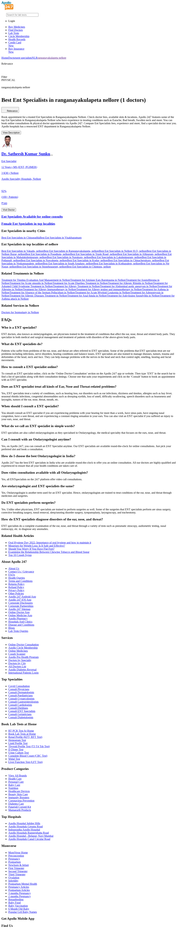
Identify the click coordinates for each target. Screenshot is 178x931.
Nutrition (13, 788)
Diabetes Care (16, 803)
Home (4, 57)
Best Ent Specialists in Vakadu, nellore (22, 251)
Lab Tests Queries (18, 631)
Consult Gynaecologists (21, 698)
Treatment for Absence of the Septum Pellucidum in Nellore (42, 292)
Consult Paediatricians (20, 695)
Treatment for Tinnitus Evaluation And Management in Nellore (35, 280)
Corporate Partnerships (20, 606)
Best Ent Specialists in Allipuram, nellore (139, 254)
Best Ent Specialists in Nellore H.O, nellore (123, 251)
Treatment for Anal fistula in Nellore (87, 295)
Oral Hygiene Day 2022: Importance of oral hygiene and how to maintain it (49, 542)
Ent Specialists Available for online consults (32, 216)
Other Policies (16, 593)
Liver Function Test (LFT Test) (25, 762)
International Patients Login (23, 672)
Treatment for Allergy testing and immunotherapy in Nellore (109, 289)
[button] (89, 231)
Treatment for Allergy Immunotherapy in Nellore (49, 289)
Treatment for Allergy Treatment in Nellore (76, 286)
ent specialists (24, 57)
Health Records (16, 39)
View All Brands (17, 775)
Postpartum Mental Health (22, 883)
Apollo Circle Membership (23, 647)
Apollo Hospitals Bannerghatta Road (28, 832)
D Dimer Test (15, 749)
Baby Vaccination (18, 905)
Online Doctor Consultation (23, 644)
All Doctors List (17, 666)
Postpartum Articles (19, 890)
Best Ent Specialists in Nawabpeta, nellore (44, 260)
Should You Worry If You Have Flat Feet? (31, 548)
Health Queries (16, 577)
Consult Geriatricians (19, 714)
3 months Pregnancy (19, 893)
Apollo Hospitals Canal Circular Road (29, 839)
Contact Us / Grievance (21, 571)
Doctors (12, 57)
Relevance (12, 111)
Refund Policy (16, 587)
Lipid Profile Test (17, 743)
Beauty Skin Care (18, 794)
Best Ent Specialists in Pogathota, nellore (47, 254)
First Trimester (16, 868)
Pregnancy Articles (18, 886)
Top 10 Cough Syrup (20, 555)
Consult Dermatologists (21, 692)
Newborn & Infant (18, 865)
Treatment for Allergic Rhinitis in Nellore (130, 283)
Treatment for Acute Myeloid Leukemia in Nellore (102, 292)
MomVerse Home (18, 852)
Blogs (11, 627)
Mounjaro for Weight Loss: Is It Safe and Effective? (36, 545)
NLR (35, 57)
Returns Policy (16, 584)
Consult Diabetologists (20, 717)
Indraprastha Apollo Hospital (24, 829)
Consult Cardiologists (20, 704)
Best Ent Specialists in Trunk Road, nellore (93, 254)
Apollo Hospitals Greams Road (25, 826)
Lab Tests (13, 33)
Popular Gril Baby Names (22, 911)
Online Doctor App (19, 612)
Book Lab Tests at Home (22, 733)
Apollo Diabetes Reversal (22, 669)
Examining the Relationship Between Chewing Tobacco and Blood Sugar (48, 551)
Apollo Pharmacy (18, 618)
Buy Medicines (16, 26)
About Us (13, 568)
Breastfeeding (15, 899)
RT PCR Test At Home (21, 730)
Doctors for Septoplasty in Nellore (20, 312)
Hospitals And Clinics (20, 621)
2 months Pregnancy (19, 896)
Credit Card (14, 44)
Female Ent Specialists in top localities (28, 224)
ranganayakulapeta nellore (52, 57)
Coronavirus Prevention (21, 800)
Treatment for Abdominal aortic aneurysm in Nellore (128, 286)
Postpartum (14, 861)
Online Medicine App (20, 615)
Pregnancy (14, 858)
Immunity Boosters (18, 797)
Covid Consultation (19, 686)
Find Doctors (15, 29)
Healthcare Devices (19, 791)
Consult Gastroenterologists (23, 701)
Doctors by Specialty (19, 660)
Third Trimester (16, 874)
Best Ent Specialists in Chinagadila (20, 237)
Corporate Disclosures (20, 602)
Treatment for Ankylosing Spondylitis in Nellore (133, 295)
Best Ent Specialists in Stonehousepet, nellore (42, 266)
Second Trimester (17, 871)
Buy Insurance (16, 50)
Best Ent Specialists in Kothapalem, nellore (117, 263)
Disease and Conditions (21, 624)
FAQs (11, 574)
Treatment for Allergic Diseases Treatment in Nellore (38, 295)
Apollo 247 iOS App (19, 599)
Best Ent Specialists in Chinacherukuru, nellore (134, 260)
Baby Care (14, 784)
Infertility (13, 880)
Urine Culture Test (18, 752)
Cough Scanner (16, 653)
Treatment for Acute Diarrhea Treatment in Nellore (80, 283)
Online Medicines (18, 650)
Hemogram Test (17, 740)
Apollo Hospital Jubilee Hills (24, 823)
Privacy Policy (16, 590)
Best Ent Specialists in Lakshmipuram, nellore (116, 257)
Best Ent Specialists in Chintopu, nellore (89, 266)
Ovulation (13, 877)
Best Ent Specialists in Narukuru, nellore (69, 257)
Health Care (15, 778)
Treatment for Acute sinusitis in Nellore (31, 283)
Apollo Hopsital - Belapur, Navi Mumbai (30, 835)
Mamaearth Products (19, 809)
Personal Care (16, 781)
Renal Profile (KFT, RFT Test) (25, 737)
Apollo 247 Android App (22, 596)
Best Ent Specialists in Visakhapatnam (61, 237)
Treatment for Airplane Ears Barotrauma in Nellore (98, 280)
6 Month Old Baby (18, 908)
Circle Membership (18, 36)
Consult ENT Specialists (21, 711)
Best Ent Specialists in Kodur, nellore (87, 260)
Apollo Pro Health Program (23, 657)
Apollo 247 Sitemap (19, 609)
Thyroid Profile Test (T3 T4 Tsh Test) (29, 746)
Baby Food (14, 902)
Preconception (16, 855)
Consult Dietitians (18, 708)
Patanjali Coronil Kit (19, 806)
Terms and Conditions (20, 580)
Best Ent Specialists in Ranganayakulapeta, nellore (71, 251)
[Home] (7, 9)
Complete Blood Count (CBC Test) (27, 755)
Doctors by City (17, 663)
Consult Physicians (18, 689)
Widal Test (14, 758)
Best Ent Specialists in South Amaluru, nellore (68, 263)
